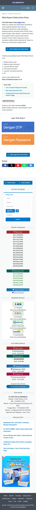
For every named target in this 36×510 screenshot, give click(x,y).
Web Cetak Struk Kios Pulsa (14, 90)
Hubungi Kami (27, 495)
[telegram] (31, 165)
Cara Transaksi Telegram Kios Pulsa (16, 87)
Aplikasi (14, 498)
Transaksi (18, 495)
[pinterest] (18, 165)
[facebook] (5, 165)
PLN (14, 501)
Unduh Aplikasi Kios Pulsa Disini (18, 49)
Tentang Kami (6, 498)
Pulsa (10, 501)
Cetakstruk (29, 498)
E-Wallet (25, 501)
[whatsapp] (24, 165)
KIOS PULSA (22, 27)
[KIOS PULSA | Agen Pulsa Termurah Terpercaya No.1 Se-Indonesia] (18, 2)
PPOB (19, 501)
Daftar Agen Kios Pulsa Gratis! (19, 154)
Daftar (5, 495)
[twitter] (11, 165)
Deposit (11, 495)
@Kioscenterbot (18, 293)
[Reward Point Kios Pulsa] (16, 486)
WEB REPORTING (8, 101)
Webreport (21, 498)
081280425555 (19, 359)
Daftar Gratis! (11, 183)
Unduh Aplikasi (25, 183)
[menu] (4, 8)
